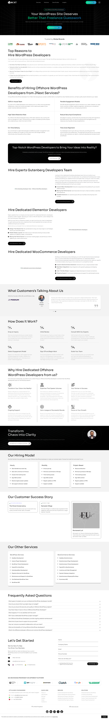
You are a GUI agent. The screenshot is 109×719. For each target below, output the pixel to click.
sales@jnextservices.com (18, 661)
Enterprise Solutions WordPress (88, 692)
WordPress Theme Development (20, 564)
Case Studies (55, 2)
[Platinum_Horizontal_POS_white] (12, 683)
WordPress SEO (16, 582)
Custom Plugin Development (19, 561)
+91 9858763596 (31, 664)
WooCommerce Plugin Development (68, 561)
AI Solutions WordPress (86, 694)
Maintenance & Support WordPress (66, 696)
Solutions (46, 2)
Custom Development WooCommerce (66, 694)
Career (42, 700)
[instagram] (54, 711)
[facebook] (61, 711)
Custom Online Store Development (89, 696)
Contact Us (44, 701)
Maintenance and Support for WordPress (22, 576)
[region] (54, 716)
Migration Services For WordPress (20, 573)
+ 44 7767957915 (18, 664)
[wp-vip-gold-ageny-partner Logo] (47, 683)
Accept (104, 716)
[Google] (77, 683)
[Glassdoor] (94, 683)
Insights (64, 2)
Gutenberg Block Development (20, 570)
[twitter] (58, 711)
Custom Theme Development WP (89, 698)
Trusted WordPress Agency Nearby (65, 700)
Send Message (92, 663)
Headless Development (18, 558)
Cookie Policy (55, 716)
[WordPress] (47, 711)
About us (43, 692)
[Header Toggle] (99, 2)
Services (38, 2)
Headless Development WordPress (65, 698)
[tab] (53, 311)
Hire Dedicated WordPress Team (20, 579)
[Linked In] (51, 711)
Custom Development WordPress (65, 692)
